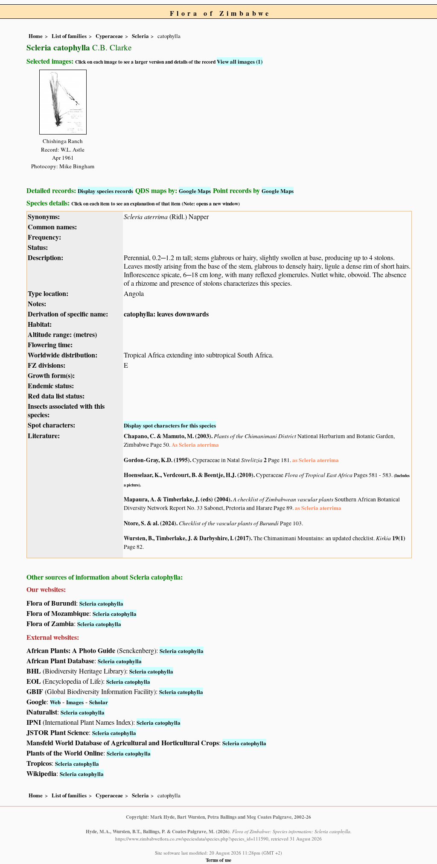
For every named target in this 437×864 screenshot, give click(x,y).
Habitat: (40, 324)
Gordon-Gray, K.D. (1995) (157, 460)
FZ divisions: (46, 365)
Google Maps (195, 191)
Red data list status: (56, 396)
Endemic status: (51, 385)
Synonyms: (44, 216)
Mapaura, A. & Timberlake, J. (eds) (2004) (177, 499)
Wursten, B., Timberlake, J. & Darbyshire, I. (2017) (187, 538)
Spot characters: (51, 425)
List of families (69, 36)
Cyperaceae (109, 36)
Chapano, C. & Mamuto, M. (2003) (167, 436)
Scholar (98, 702)
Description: (45, 257)
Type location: (48, 293)
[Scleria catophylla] (63, 100)
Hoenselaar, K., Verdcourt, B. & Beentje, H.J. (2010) (188, 475)
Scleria (140, 36)
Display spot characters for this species (170, 425)
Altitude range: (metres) (62, 334)
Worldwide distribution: (62, 355)
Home (36, 36)
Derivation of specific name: (68, 314)
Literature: (44, 435)
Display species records (105, 191)
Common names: (52, 226)
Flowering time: (50, 344)
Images (75, 702)
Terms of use (218, 860)
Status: (38, 247)
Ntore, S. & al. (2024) (150, 523)
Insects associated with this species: (66, 410)
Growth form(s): (51, 375)
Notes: (37, 303)
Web (55, 702)
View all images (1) (239, 61)
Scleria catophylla (101, 603)
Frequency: (44, 237)
